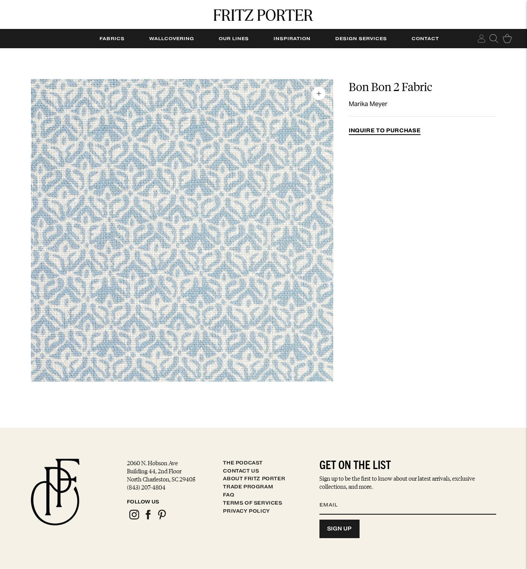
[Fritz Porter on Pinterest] (161, 518)
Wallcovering (171, 38)
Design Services (361, 38)
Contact (425, 38)
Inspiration (292, 38)
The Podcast (243, 463)
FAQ (228, 495)
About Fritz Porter (254, 478)
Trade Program (248, 487)
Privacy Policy (246, 511)
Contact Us (241, 471)
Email (333, 495)
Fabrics (112, 38)
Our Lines (234, 38)
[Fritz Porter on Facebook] (147, 518)
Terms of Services (252, 503)
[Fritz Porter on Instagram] (133, 518)
